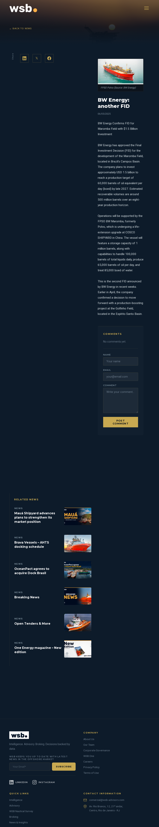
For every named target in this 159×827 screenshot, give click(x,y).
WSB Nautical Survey (21, 811)
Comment (110, 385)
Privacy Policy (91, 767)
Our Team (88, 744)
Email (107, 370)
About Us (88, 739)
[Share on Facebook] (49, 58)
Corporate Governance (96, 750)
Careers (87, 761)
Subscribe (64, 766)
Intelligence (15, 799)
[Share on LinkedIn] (24, 58)
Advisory (14, 805)
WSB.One (88, 755)
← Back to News (20, 28)
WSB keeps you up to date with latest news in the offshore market (38, 758)
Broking (13, 816)
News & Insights (18, 822)
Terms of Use (91, 772)
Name (107, 354)
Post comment (121, 422)
